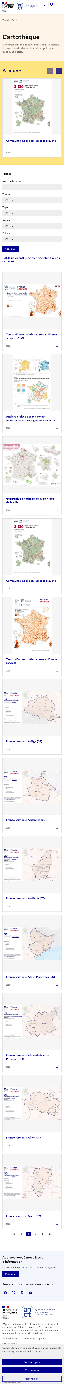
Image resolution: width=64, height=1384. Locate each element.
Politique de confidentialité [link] (12, 1382)
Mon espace (51, 4)
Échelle (6, 233)
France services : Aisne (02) (23, 1216)
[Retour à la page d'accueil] (26, 6)
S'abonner (10, 1274)
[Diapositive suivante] (59, 71)
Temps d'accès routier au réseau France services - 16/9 (31, 336)
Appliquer (10, 249)
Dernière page (49, 1234)
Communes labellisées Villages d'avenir (31, 141)
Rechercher (43, 4)
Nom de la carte (11, 181)
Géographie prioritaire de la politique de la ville (30, 500)
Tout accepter (32, 1362)
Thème (6, 194)
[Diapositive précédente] (50, 71)
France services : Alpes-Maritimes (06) (30, 977)
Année (6, 220)
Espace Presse (28, 1338)
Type (5, 207)
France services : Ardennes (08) (26, 820)
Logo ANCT (43, 1338)
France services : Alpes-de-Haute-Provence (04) (27, 1057)
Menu (60, 4)
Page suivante (42, 1234)
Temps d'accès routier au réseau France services (31, 661)
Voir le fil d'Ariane (10, 20)
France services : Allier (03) (23, 1138)
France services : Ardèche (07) (25, 898)
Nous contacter (10, 1338)
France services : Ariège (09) (24, 741)
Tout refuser (32, 1370)
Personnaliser (32, 1378)
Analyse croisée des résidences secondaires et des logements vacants (30, 418)
